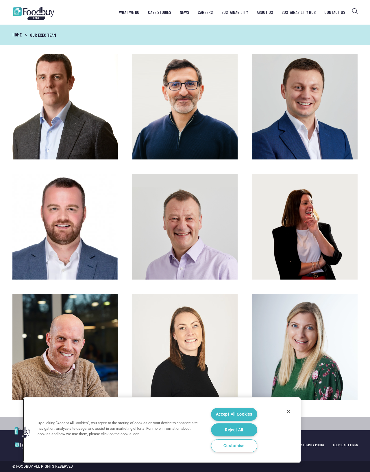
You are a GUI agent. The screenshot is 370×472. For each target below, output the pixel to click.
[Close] (288, 411)
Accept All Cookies (234, 414)
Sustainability (234, 12)
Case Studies (159, 12)
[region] (162, 430)
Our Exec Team (43, 35)
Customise (233, 445)
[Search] (355, 11)
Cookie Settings (345, 444)
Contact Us (334, 12)
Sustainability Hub (299, 12)
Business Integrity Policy (305, 444)
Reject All (234, 429)
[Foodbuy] (28, 13)
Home (17, 34)
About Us (265, 12)
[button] (22, 432)
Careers (205, 12)
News (184, 12)
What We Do (129, 12)
